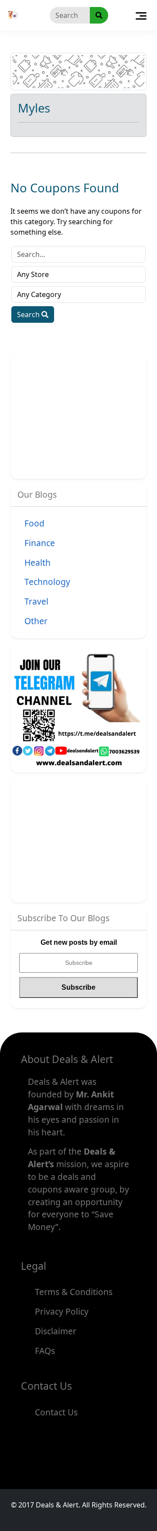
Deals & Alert (57, 1505)
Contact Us (56, 1412)
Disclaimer (55, 1331)
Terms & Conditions (74, 1292)
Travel (36, 601)
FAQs (45, 1351)
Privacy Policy (62, 1311)
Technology (47, 582)
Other (36, 621)
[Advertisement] (87, 413)
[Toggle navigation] (141, 15)
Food (34, 523)
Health (37, 562)
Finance (39, 543)
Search (29, 314)
